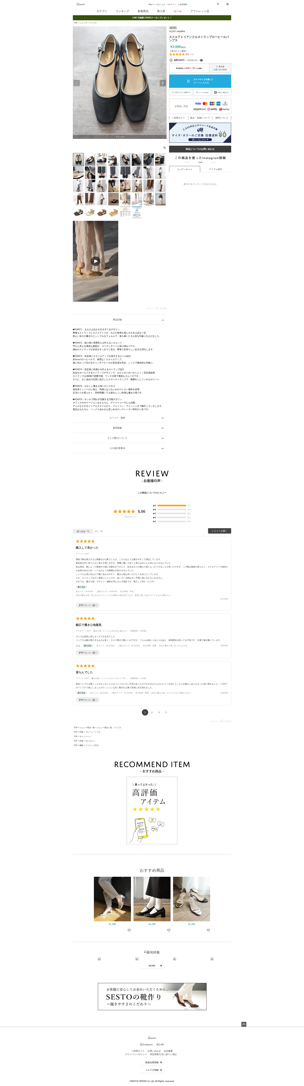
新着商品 (143, 11)
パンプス (93, 23)
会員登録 (183, 4)
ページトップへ (243, 1024)
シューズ (83, 23)
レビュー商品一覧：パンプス (109, 727)
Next (163, 83)
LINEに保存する (223, 92)
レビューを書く (219, 531)
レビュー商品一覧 (87, 727)
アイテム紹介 (215, 169)
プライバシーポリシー (136, 1054)
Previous (76, 83)
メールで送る (204, 92)
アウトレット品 (199, 11)
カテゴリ (101, 11)
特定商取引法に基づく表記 (163, 1054)
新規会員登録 (152, 1062)
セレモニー (90, 741)
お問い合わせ (154, 1051)
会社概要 (168, 1051)
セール (178, 11)
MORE (152, 965)
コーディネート (184, 169)
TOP (75, 23)
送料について (221, 118)
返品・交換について (200, 118)
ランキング (122, 11)
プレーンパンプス (93, 732)
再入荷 (161, 11)
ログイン (172, 4)
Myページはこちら (157, 4)
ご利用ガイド (178, 118)
